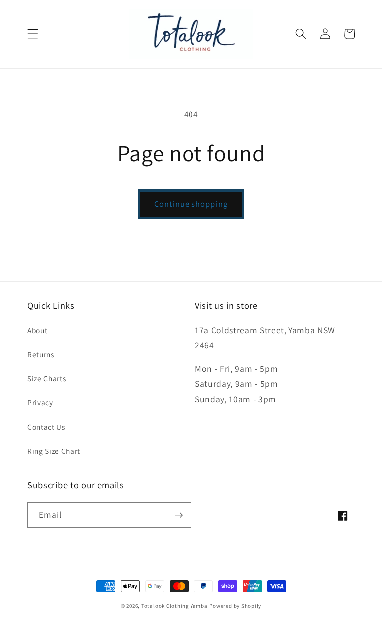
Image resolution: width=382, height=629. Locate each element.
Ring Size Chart (53, 451)
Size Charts (46, 378)
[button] (33, 34)
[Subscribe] (179, 515)
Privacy (40, 402)
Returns (40, 354)
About (37, 330)
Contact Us (46, 427)
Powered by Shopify (235, 605)
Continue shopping (191, 203)
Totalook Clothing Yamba (174, 605)
